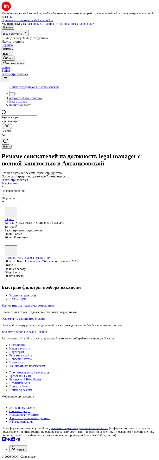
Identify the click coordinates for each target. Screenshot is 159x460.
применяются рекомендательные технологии (78, 428)
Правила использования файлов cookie (68, 23)
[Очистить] (7, 126)
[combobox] (19, 117)
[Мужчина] (11, 212)
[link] (8, 58)
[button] (6, 67)
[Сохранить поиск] (5, 141)
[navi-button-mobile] (5, 79)
